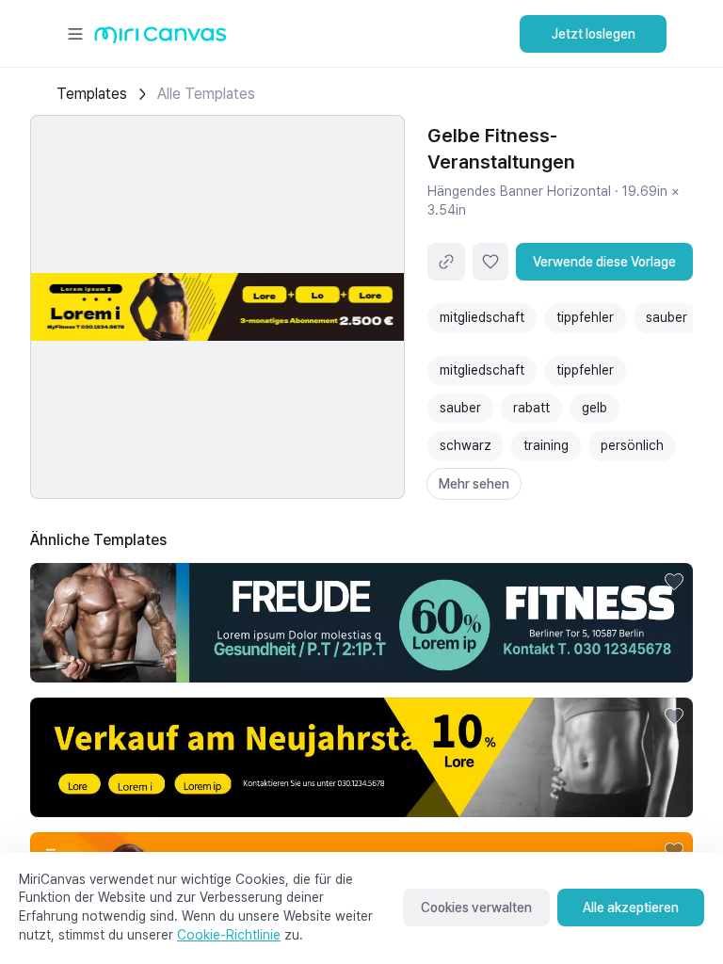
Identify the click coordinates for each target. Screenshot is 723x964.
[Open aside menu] (75, 34)
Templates (91, 94)
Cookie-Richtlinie (229, 934)
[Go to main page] (160, 39)
